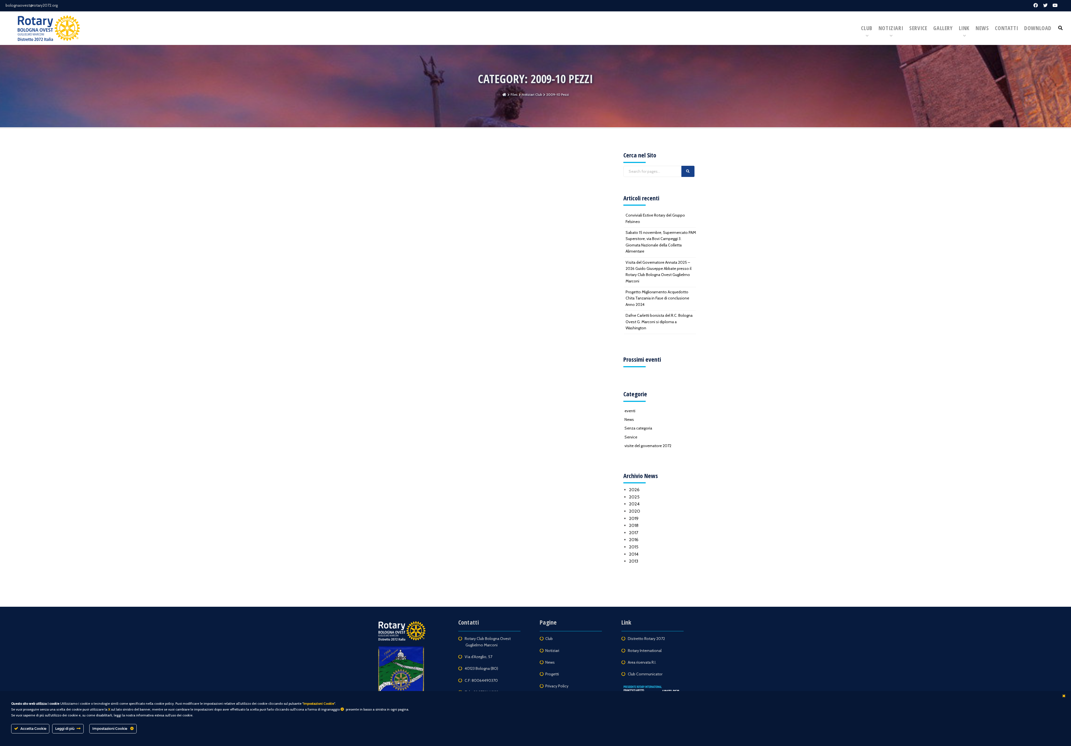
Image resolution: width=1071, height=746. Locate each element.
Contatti (1006, 28)
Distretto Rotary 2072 (647, 638)
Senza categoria (638, 428)
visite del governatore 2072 (647, 445)
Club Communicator (645, 674)
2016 (633, 539)
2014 (633, 554)
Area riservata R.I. (642, 662)
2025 (634, 497)
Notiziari (891, 28)
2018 (633, 525)
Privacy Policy (556, 686)
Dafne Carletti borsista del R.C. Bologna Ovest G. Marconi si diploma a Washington (659, 321)
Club (866, 28)
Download (1037, 28)
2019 (633, 518)
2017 (633, 532)
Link (964, 28)
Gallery (942, 28)
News (982, 28)
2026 (634, 489)
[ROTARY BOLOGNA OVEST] (48, 28)
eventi (629, 410)
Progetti (552, 674)
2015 (633, 547)
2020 (634, 511)
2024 (634, 504)
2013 (633, 561)
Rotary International (645, 650)
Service (918, 28)
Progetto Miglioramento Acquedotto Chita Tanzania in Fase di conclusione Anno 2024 (657, 298)
